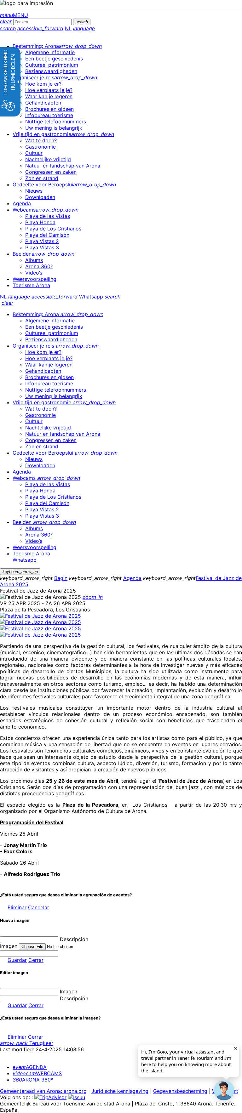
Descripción (74, 939)
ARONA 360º (33, 1079)
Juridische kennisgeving (119, 1091)
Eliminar (17, 907)
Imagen (68, 991)
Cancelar (38, 907)
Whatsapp (91, 296)
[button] (224, 1090)
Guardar (17, 960)
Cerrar (35, 960)
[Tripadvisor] (50, 1097)
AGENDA (30, 1067)
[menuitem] (57, 46)
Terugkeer (26, 1043)
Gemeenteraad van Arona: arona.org (43, 1091)
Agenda (132, 578)
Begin (60, 578)
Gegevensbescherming (180, 1091)
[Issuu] (76, 1097)
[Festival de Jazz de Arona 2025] (40, 616)
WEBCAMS (37, 1073)
